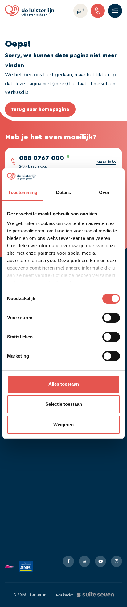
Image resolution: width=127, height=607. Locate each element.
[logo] (29, 10)
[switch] (111, 318)
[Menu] (115, 11)
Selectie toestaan (63, 404)
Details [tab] (63, 192)
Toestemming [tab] (22, 192)
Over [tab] (104, 192)
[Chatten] (80, 11)
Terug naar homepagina (40, 109)
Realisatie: (64, 595)
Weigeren (63, 424)
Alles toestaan (63, 384)
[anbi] (26, 566)
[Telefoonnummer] (98, 11)
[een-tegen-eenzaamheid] (9, 566)
